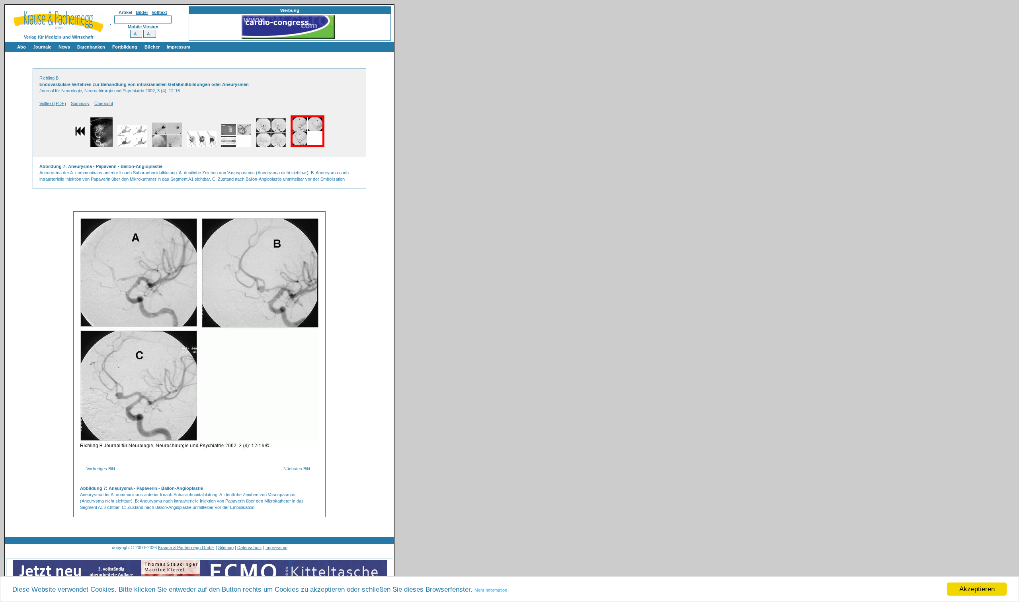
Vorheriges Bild (100, 468)
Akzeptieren (977, 589)
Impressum (178, 47)
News (64, 47)
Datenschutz (249, 547)
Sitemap (226, 547)
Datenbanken (91, 47)
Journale (42, 47)
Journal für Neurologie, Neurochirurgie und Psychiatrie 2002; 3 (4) (102, 90)
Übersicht (103, 103)
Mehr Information (490, 590)
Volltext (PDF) (52, 103)
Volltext (159, 12)
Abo (21, 47)
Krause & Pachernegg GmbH (186, 547)
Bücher (152, 47)
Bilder (142, 12)
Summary (80, 103)
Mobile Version (143, 26)
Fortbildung (124, 47)
